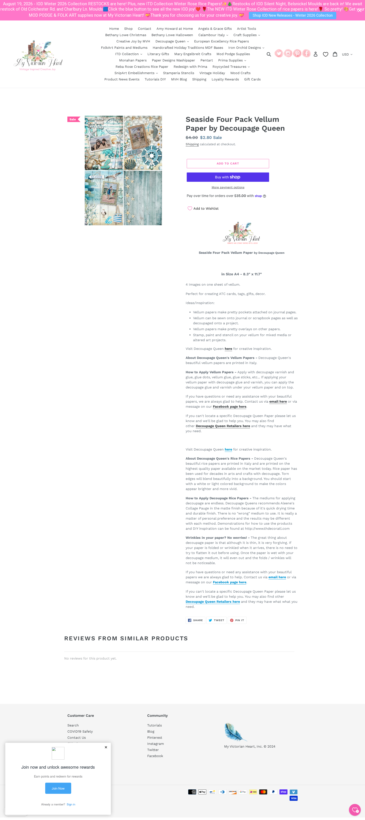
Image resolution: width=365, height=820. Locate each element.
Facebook (155, 756)
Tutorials (154, 725)
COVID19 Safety (80, 731)
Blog (150, 731)
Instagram (155, 744)
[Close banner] (360, 10)
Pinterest (154, 738)
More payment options (228, 187)
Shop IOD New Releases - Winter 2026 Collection (293, 15)
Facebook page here (229, 407)
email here (278, 401)
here (228, 349)
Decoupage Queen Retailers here (223, 426)
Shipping (192, 144)
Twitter (153, 750)
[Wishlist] (325, 54)
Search (73, 725)
